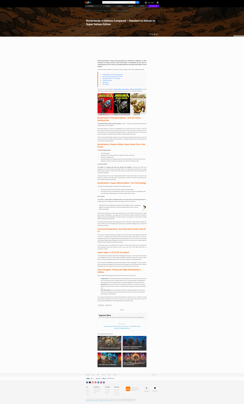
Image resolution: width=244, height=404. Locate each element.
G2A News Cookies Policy (108, 400)
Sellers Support (116, 389)
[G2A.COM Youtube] (93, 382)
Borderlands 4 (109, 305)
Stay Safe (106, 392)
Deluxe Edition (125, 89)
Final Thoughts (105, 84)
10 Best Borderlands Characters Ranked (109, 348)
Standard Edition (117, 89)
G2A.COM (87, 10)
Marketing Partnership (97, 389)
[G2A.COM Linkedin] (98, 382)
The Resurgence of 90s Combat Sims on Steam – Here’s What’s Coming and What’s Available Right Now (122, 327)
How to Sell (116, 391)
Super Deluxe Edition (136, 89)
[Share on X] (152, 34)
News (93, 374)
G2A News (92, 10)
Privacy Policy (101, 400)
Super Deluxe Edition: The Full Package (111, 78)
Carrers (87, 394)
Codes (98, 374)
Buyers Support (107, 389)
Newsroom (88, 391)
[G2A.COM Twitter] (90, 382)
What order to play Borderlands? (107, 364)
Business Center (117, 394)
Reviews (109, 374)
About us (154, 374)
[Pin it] (154, 34)
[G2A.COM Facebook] (87, 382)
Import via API (116, 392)
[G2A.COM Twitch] (104, 382)
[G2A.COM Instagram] (95, 382)
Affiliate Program (96, 391)
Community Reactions (107, 80)
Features (96, 10)
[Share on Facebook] (150, 34)
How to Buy (107, 391)
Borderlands (101, 305)
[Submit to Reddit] (157, 34)
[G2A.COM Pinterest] (101, 382)
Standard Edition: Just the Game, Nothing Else (112, 74)
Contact (87, 392)
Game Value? (105, 82)
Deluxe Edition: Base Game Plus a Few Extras (112, 76)
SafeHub (115, 374)
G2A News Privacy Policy (94, 400)
